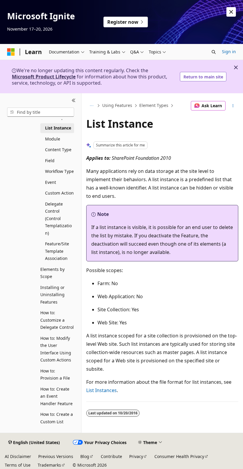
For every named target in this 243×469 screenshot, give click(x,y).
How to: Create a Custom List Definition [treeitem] (56, 421)
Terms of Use (18, 465)
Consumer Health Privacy (179, 456)
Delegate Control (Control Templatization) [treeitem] (58, 218)
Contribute (111, 456)
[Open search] (214, 52)
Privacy (136, 456)
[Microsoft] (11, 52)
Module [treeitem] (52, 139)
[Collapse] (73, 100)
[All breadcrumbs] (91, 105)
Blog (84, 456)
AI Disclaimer (18, 456)
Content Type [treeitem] (58, 149)
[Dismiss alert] (231, 12)
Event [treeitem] (50, 182)
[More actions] (233, 105)
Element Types (153, 105)
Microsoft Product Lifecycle (44, 76)
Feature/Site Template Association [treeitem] (57, 251)
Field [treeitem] (50, 160)
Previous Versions (55, 456)
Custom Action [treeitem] (59, 193)
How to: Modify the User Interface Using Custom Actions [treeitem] (55, 349)
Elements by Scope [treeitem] (52, 272)
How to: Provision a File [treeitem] (55, 374)
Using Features (117, 105)
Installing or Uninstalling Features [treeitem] (52, 295)
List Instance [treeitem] (58, 128)
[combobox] (40, 112)
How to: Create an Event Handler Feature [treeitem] (56, 396)
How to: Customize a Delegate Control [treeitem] (57, 320)
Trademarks (49, 465)
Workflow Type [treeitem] (59, 171)
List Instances (101, 390)
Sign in (229, 51)
